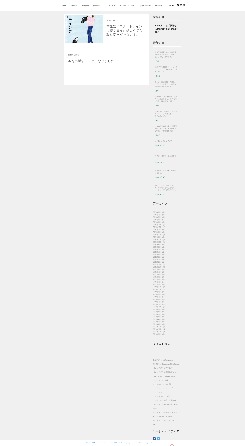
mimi (173, 376)
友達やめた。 (174, 400)
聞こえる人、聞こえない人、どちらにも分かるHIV (167, 420)
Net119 (156, 376)
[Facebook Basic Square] (154, 438)
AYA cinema (168, 360)
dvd (161, 376)
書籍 (155, 408)
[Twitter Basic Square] (158, 438)
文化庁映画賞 (167, 404)
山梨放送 (156, 404)
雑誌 (155, 425)
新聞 (175, 404)
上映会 (155, 400)
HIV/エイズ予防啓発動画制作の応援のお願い (167, 372)
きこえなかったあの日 (162, 384)
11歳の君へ (157, 360)
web (166, 380)
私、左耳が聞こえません (163, 417)
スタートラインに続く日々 (163, 396)
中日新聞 (163, 400)
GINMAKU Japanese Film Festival (166, 364)
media (167, 376)
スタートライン (159, 392)
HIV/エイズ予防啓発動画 (163, 368)
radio (161, 380)
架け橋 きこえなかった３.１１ (165, 412)
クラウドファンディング (163, 388)
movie (155, 380)
